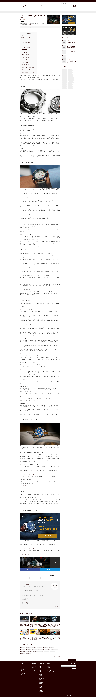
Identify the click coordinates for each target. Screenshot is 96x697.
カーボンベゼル (25, 52)
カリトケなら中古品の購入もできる (29, 69)
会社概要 (49, 666)
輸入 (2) (34, 647)
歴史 (40, 679)
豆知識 (42, 5)
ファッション (53, 5)
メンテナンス (38, 5)
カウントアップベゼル (26, 55)
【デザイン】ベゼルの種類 (26, 42)
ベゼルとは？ (23, 35)
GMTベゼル (24, 59)
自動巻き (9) (23, 649)
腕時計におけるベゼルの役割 (26, 37)
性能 (40, 688)
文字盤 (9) (35, 651)
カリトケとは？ (58, 0)
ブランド (32, 5)
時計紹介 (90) (29, 651)
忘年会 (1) (23, 653)
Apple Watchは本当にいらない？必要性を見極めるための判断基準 (71, 52)
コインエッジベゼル (26, 50)
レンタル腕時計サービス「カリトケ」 (28, 72)
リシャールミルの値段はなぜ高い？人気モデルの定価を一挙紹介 (71, 57)
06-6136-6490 (27, 602)
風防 (40, 667)
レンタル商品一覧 (39, 0)
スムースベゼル (25, 44)
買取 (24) (45, 647)
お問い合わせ (50, 670)
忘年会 (41, 690)
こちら (29, 603)
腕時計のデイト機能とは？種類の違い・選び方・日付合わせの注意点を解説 (35, 625)
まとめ (22, 70)
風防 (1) (28, 647)
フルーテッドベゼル (26, 45)
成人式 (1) (47, 651)
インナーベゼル (25, 62)
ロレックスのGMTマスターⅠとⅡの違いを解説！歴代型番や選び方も (45, 638)
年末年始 (41, 691)
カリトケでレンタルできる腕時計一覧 (27, 474)
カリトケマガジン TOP (24, 663)
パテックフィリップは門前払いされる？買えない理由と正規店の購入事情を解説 (45, 625)
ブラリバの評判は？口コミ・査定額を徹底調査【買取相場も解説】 (24, 638)
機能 (23, 40)
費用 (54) (40, 647)
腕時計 (41, 675)
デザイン (24, 39)
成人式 (41, 687)
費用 (40, 670)
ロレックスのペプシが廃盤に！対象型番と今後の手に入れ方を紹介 (55, 638)
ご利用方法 (63, 0)
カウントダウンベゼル (26, 57)
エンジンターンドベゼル (27, 47)
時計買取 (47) (23, 651)
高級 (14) (23, 647)
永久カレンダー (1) (41, 649)
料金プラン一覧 (52, 0)
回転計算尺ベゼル (25, 65)
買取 (40, 671)
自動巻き (41, 674)
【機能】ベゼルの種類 (25, 54)
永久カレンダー (42, 678)
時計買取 (41, 682)
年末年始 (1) (28, 653)
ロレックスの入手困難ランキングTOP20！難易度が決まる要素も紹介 (71, 61)
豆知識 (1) (51, 647)
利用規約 (49, 667)
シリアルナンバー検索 (51, 671)
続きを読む (30, 24)
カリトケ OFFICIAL (33, 0)
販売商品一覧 (46, 0)
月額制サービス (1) (54, 649)
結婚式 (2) (34, 649)
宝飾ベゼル (24, 49)
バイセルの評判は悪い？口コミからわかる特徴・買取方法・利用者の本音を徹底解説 (35, 638)
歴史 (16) (48, 649)
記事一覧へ (56, 606)
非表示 (29, 33)
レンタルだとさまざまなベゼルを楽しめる (28, 67)
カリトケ (21, 466)
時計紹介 (41, 683)
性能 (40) (52, 651)
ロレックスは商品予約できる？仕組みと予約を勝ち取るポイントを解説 (71, 47)
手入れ (41, 686)
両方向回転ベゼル (25, 64)
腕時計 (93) (29, 649)
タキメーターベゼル (26, 60)
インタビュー (47, 5)
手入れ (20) (41, 651)
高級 (40, 666)
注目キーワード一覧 (57, 656)
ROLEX (67, 45)
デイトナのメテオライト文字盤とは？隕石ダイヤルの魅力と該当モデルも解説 (55, 625)
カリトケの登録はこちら (24, 485)
